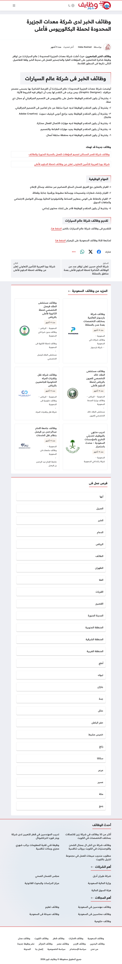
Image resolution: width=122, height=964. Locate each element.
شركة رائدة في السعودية (94, 461)
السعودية (78, 291)
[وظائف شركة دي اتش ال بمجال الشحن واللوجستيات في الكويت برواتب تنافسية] (87, 846)
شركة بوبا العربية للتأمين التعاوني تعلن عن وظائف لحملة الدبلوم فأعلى (72, 164)
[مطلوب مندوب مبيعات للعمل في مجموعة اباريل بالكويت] (87, 857)
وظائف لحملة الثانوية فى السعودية (46, 345)
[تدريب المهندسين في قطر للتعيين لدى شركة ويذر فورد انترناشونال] (35, 836)
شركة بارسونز (96, 347)
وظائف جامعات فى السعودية (48, 452)
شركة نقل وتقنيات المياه (46, 412)
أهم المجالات (103, 897)
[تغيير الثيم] (71, 5)
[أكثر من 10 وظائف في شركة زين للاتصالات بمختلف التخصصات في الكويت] (87, 836)
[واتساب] (82, 252)
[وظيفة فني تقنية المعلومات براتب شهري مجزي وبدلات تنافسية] (35, 846)
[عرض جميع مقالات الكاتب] (107, 47)
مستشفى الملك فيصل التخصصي (47, 357)
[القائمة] (14, 5)
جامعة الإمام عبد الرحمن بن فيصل (46, 464)
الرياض (43, 328)
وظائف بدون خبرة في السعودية (47, 334)
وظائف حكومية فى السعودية (48, 402)
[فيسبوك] (99, 252)
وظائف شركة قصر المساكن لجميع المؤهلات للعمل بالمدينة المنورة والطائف (69, 154)
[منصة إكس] (90, 252)
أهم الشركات (103, 867)
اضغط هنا (56, 228)
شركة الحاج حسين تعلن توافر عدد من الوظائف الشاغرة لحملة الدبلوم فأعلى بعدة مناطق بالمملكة (86, 270)
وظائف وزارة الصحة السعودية (96, 402)
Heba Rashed (85, 47)
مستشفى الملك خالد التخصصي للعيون (96, 414)
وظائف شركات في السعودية (97, 342)
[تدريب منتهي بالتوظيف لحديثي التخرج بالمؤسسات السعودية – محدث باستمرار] (85, 447)
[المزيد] (74, 252)
